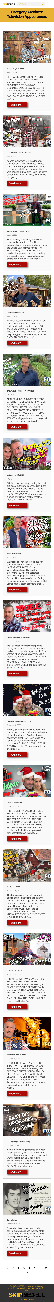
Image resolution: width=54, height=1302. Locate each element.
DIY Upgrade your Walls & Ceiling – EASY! (21, 1142)
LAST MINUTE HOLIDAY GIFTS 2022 (20, 721)
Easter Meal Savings (14, 554)
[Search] (42, 4)
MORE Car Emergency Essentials (18, 637)
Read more (15, 104)
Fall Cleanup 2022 (13, 887)
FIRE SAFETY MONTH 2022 (16, 1055)
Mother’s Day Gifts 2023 (15, 475)
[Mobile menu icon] (49, 4)
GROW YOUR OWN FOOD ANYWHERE (20, 391)
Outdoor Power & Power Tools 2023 (19, 153)
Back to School (12, 1220)
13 (46, 1268)
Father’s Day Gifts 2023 (15, 69)
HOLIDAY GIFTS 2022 (14, 803)
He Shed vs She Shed (14, 971)
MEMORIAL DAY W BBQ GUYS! (18, 231)
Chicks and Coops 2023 (15, 312)
